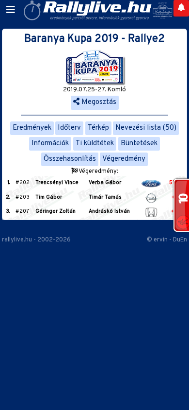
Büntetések (139, 143)
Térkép (98, 128)
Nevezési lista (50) (145, 128)
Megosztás (97, 102)
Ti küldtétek (95, 143)
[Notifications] (181, 8)
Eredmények (32, 128)
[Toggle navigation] (10, 10)
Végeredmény (123, 159)
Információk (50, 143)
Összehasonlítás (70, 159)
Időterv (69, 128)
